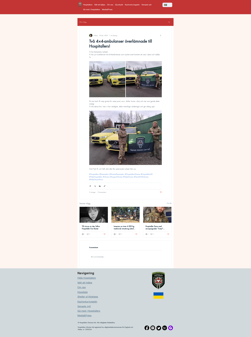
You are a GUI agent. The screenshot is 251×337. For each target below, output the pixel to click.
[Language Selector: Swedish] (167, 5)
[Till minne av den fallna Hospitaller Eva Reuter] (94, 215)
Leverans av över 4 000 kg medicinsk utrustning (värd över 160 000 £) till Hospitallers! (124, 227)
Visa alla (169, 203)
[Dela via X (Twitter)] (95, 186)
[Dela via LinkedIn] (100, 186)
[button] (119, 5)
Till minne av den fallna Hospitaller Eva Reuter (91, 227)
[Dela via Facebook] (90, 186)
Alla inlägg (82, 22)
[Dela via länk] (104, 186)
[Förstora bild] (107, 79)
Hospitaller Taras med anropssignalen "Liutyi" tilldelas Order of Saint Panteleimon (154, 227)
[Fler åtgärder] (160, 35)
